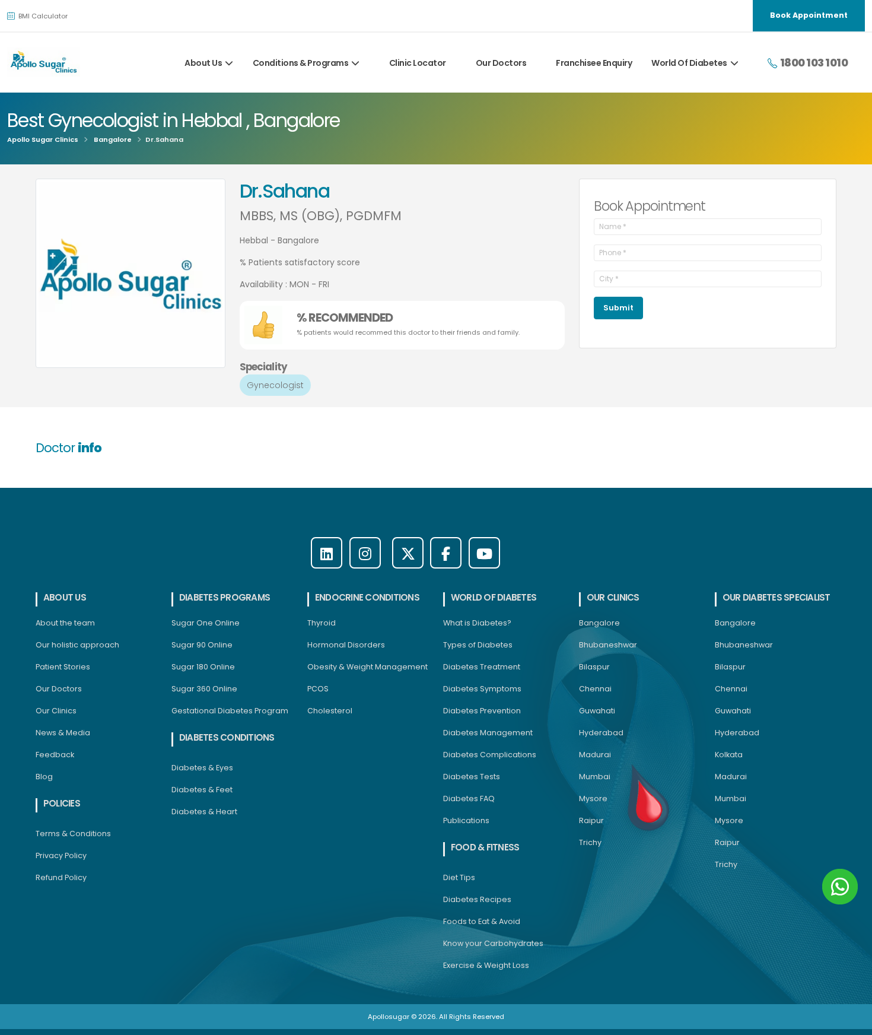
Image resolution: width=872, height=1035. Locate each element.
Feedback (55, 755)
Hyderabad (601, 733)
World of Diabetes (493, 597)
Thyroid (321, 623)
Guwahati (597, 711)
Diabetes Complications (489, 755)
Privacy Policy (61, 855)
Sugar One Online (205, 623)
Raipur (591, 820)
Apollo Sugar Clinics (42, 139)
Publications (466, 820)
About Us (203, 63)
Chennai (595, 689)
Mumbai (594, 777)
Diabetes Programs (224, 597)
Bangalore (113, 139)
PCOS (318, 689)
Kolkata (729, 755)
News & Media (63, 733)
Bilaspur (594, 667)
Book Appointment (809, 15)
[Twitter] (408, 553)
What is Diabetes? (477, 623)
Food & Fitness (485, 847)
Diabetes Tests (471, 777)
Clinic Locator (417, 63)
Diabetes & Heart (204, 812)
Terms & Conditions (73, 833)
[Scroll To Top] (851, 1021)
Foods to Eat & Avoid (481, 921)
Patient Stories (63, 667)
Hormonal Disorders (346, 645)
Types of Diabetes (478, 645)
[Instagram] (365, 553)
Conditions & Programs (301, 63)
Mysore (593, 798)
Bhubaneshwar (608, 645)
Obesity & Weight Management (367, 667)
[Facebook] (446, 553)
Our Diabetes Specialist (776, 597)
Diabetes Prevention (482, 711)
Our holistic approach (77, 645)
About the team (65, 623)
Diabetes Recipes (477, 899)
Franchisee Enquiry (594, 63)
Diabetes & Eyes (202, 768)
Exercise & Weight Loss (486, 965)
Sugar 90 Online (202, 645)
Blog (44, 777)
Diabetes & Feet (202, 790)
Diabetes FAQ (469, 798)
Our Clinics (56, 711)
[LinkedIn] (326, 553)
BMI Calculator (42, 16)
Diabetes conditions (227, 737)
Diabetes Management (488, 733)
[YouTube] (484, 553)
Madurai (595, 755)
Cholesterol (329, 711)
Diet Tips (459, 877)
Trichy (590, 842)
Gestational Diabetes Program (229, 711)
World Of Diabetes (689, 63)
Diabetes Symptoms (482, 689)
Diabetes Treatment (481, 667)
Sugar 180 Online (203, 667)
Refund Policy (61, 877)
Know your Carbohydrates (493, 943)
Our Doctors (501, 63)
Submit (618, 308)
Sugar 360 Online (204, 689)
